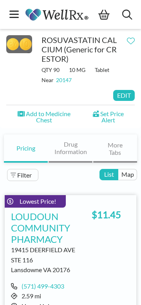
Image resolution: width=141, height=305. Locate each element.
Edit (124, 95)
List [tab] (109, 174)
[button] (43, 116)
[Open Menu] (14, 15)
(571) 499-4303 (43, 286)
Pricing (25, 148)
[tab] (26, 149)
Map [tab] (127, 174)
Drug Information (70, 147)
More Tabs (115, 148)
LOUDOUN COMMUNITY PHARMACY (40, 228)
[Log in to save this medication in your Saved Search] (131, 39)
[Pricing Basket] (110, 15)
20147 (64, 80)
